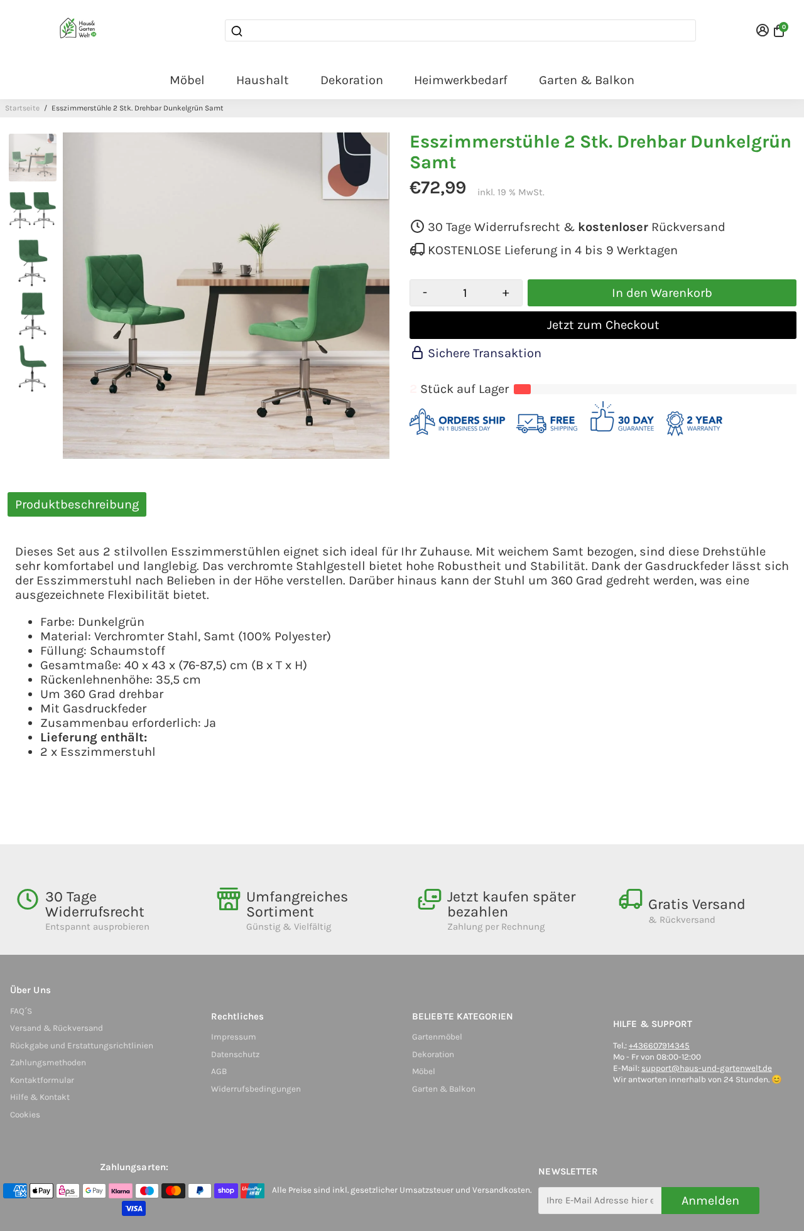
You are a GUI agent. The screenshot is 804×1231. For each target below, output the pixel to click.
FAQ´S (21, 1011)
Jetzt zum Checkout (603, 325)
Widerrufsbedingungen (256, 1089)
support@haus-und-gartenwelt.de (706, 1068)
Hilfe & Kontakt (40, 1097)
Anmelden (710, 1200)
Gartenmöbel (437, 1036)
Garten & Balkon (586, 80)
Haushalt (262, 80)
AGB (219, 1071)
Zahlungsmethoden (48, 1062)
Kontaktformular (42, 1080)
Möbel (187, 80)
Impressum (233, 1036)
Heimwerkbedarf (461, 80)
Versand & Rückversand (56, 1028)
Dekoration (351, 80)
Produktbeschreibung (77, 504)
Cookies (25, 1114)
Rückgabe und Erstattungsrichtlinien (81, 1045)
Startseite (22, 108)
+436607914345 (659, 1045)
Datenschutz (235, 1054)
